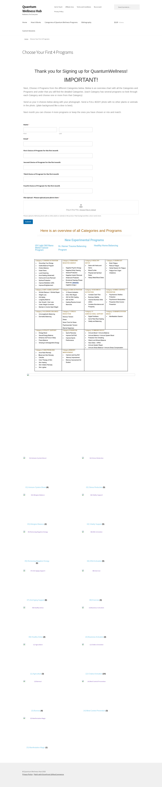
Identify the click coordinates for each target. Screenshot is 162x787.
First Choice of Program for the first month (40, 151)
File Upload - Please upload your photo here (41, 198)
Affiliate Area (69, 7)
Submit (28, 222)
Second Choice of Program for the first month (42, 162)
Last (60, 133)
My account (97, 7)
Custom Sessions (28, 31)
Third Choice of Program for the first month (41, 174)
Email (26, 139)
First (24, 133)
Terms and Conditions (84, 7)
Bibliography (86, 22)
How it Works (36, 22)
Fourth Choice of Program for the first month (41, 186)
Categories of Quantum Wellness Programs (61, 22)
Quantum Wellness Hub (32, 9)
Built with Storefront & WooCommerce (49, 774)
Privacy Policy (58, 12)
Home (24, 22)
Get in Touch (58, 7)
